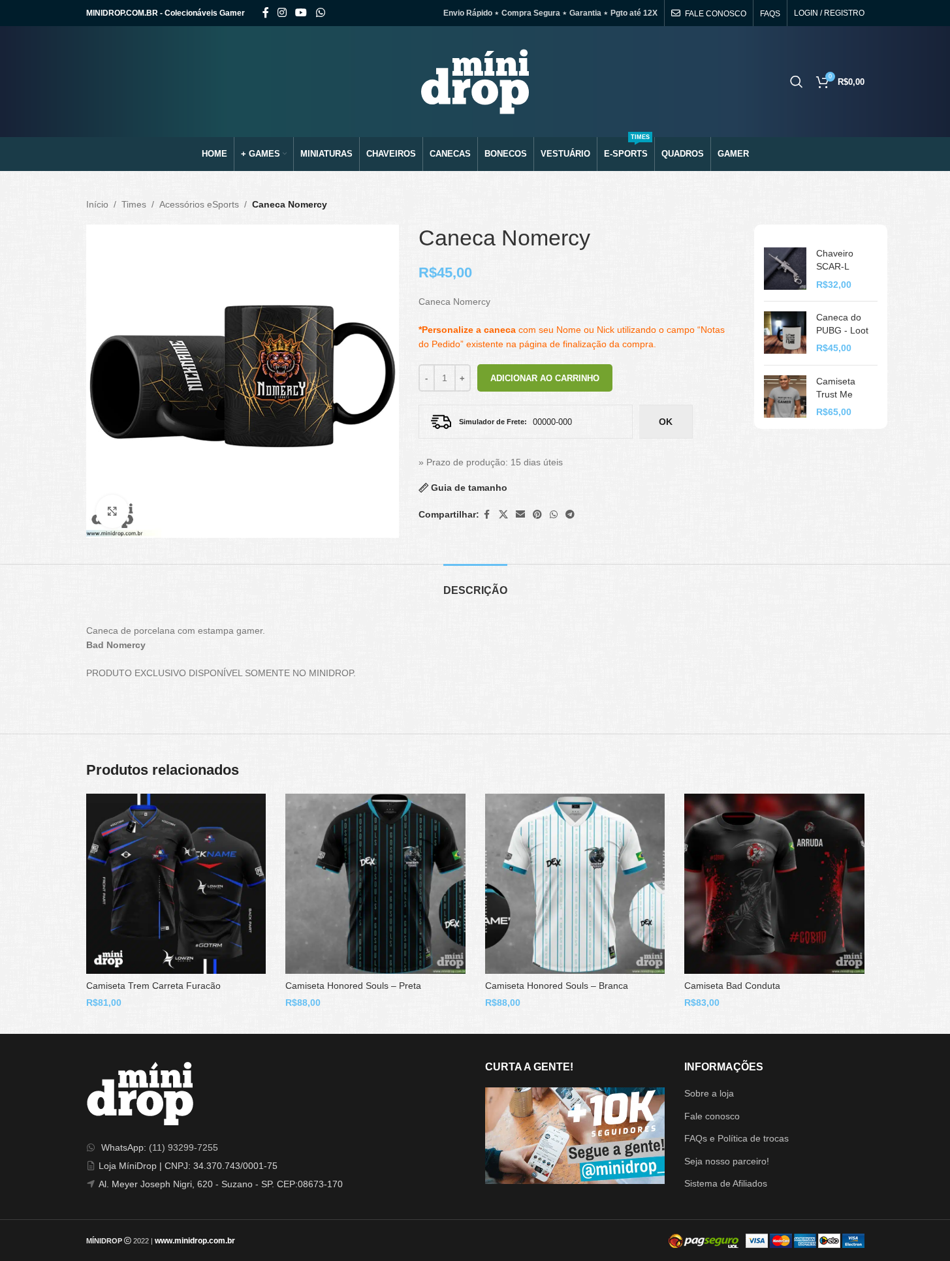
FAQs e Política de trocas (736, 1138)
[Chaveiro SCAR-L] (785, 269)
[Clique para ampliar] (112, 511)
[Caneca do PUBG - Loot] (785, 333)
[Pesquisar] (797, 82)
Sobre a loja (709, 1093)
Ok (666, 421)
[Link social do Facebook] (266, 13)
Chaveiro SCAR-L (834, 260)
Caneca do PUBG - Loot (842, 323)
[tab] (475, 584)
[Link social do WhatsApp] (320, 13)
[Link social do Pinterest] (537, 514)
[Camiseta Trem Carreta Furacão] (176, 884)
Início (97, 204)
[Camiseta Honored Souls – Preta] (375, 884)
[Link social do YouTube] (301, 13)
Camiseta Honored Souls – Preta (353, 985)
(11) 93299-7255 (183, 1147)
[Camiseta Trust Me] (785, 397)
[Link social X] (503, 514)
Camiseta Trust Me (835, 387)
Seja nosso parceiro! (726, 1161)
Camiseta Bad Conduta (732, 985)
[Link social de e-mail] (520, 514)
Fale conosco (712, 1116)
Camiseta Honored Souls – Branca (556, 985)
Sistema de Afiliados (725, 1183)
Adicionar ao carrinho (544, 378)
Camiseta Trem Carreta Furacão (153, 985)
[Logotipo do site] (475, 81)
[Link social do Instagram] (282, 13)
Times (133, 204)
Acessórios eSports (199, 204)
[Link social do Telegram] (570, 514)
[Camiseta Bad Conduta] (774, 884)
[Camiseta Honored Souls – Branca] (575, 884)
